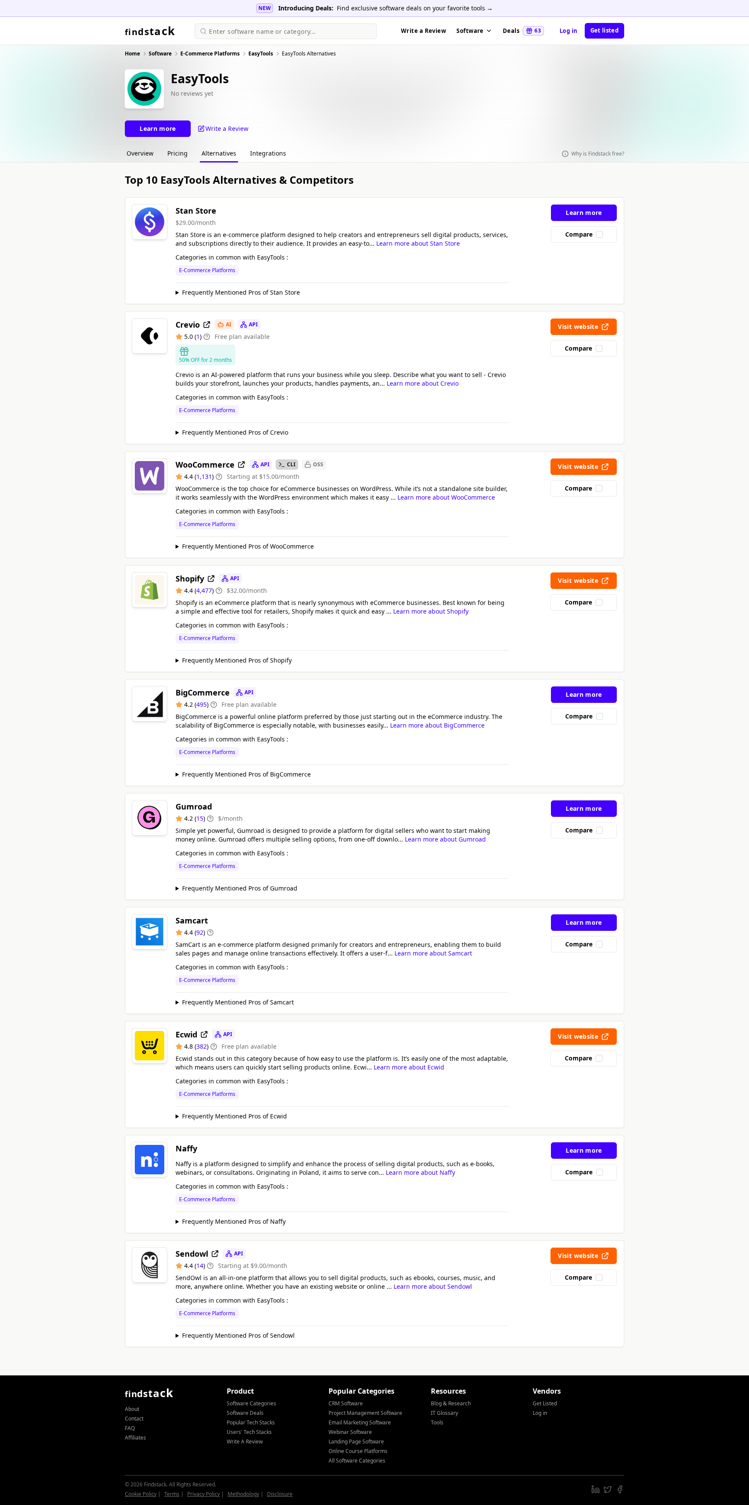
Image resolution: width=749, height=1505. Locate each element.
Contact (134, 1418)
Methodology (243, 1494)
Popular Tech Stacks (251, 1422)
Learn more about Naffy (420, 1172)
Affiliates (135, 1437)
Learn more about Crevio (423, 383)
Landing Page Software (356, 1441)
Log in (569, 31)
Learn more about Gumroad (445, 839)
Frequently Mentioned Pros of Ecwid (234, 1116)
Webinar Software (350, 1432)
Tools (437, 1422)
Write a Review (423, 31)
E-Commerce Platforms (207, 270)
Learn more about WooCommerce (446, 497)
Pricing (177, 153)
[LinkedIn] (595, 1489)
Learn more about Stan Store (418, 243)
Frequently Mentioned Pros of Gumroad (239, 888)
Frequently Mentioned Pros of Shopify (237, 660)
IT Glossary (444, 1413)
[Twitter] (607, 1489)
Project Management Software (365, 1413)
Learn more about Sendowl (433, 1286)
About (132, 1409)
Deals (522, 31)
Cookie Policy (140, 1494)
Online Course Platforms (358, 1451)
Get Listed (545, 1403)
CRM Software (346, 1403)
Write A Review (245, 1441)
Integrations (268, 153)
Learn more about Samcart (433, 953)
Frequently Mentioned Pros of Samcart (238, 1002)
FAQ (130, 1428)
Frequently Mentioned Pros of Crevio (235, 432)
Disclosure (280, 1494)
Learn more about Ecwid (409, 1067)
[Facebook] (619, 1489)
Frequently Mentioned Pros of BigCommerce (246, 774)
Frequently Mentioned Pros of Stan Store (241, 292)
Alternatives (219, 153)
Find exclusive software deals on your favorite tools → (415, 8)
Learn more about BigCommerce (437, 725)
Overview (140, 153)
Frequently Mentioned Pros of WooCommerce (248, 546)
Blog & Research (451, 1403)
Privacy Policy (203, 1494)
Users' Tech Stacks (249, 1432)
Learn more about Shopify (431, 611)
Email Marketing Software (360, 1422)
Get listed (604, 30)
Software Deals (245, 1413)
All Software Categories (357, 1460)
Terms (171, 1494)
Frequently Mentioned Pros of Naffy (234, 1221)
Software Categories (251, 1403)
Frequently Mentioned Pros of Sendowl (238, 1335)
